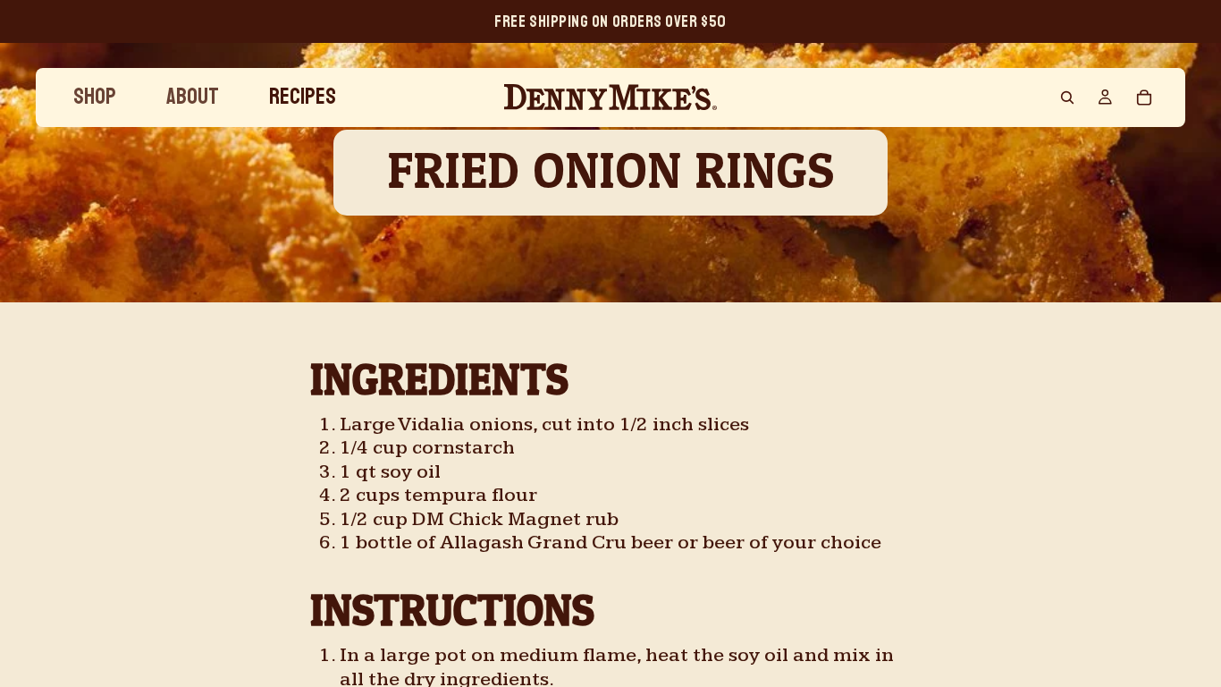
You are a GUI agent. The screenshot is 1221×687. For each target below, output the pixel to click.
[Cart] (1144, 97)
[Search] (1067, 97)
